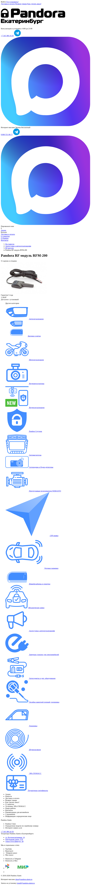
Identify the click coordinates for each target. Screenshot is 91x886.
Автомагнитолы (35, 455)
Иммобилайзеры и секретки (39, 584)
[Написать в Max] (45, 125)
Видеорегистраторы (36, 384)
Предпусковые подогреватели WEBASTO (45, 491)
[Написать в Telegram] (17, 36)
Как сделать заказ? (34, 4)
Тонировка (33, 726)
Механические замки (36, 608)
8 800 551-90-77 (7, 135)
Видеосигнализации (37, 408)
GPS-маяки (53, 536)
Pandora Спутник (35, 431)
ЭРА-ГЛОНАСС (35, 773)
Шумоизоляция (35, 750)
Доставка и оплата (8, 4)
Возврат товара (21, 4)
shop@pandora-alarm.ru (23, 879)
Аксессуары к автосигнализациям (42, 631)
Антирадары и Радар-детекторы (41, 467)
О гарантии (5, 236)
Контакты (4, 240)
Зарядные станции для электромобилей (44, 655)
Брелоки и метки (34, 336)
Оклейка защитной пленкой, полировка (44, 702)
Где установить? (12, 2)
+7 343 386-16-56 (7, 36)
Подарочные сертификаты (38, 790)
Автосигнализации (36, 319)
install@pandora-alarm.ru (26, 883)
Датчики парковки (51, 568)
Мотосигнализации (36, 360)
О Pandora (4, 238)
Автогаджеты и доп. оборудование (42, 678)
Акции (3, 230)
